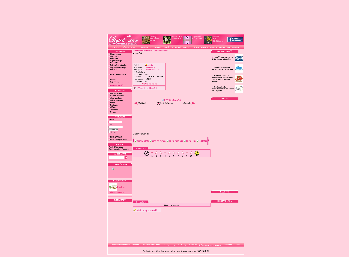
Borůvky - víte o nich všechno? (176, 37)
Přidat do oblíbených (146, 88)
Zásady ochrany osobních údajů (175, 245)
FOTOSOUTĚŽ (116, 86)
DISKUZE (235, 47)
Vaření (112, 103)
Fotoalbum (148, 51)
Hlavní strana (115, 54)
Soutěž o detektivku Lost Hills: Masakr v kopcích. (222, 58)
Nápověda (114, 82)
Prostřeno (121, 187)
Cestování (114, 105)
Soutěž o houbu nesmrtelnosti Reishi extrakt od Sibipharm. (223, 89)
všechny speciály (117, 192)
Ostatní (113, 112)
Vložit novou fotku (118, 75)
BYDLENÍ (157, 47)
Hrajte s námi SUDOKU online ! (197, 38)
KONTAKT (193, 245)
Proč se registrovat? (118, 139)
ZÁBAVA (196, 47)
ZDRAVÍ (166, 47)
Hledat (112, 80)
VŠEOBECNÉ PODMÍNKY (151, 245)
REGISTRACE (116, 137)
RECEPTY (187, 47)
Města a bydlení (116, 100)
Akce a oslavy (116, 98)
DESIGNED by (229, 245)
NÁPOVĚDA (136, 245)
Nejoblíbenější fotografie (115, 62)
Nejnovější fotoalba (118, 65)
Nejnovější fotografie (114, 57)
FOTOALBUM (224, 47)
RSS (238, 245)
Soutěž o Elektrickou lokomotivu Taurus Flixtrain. (223, 68)
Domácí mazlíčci (117, 96)
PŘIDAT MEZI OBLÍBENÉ (121, 245)
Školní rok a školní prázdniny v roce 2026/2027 (218, 39)
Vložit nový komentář (147, 210)
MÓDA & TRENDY (129, 47)
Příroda (113, 107)
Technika (114, 110)
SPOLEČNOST (145, 47)
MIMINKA (213, 47)
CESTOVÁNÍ (175, 47)
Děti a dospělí (116, 93)
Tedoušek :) (150, 67)
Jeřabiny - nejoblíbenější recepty (154, 38)
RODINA (204, 47)
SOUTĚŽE (116, 47)
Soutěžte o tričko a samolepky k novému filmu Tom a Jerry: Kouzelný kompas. (222, 78)
